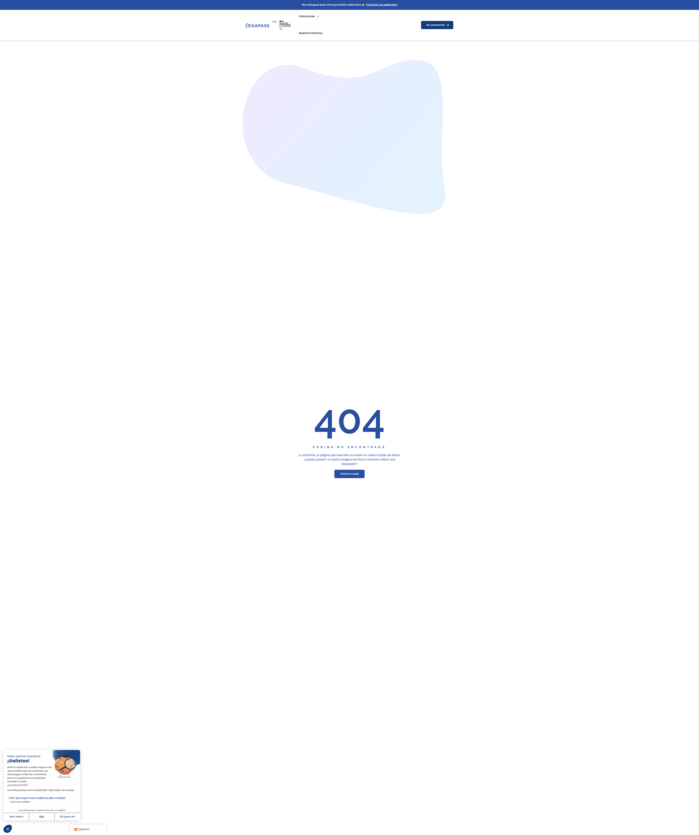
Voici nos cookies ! (20, 801)
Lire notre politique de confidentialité (27, 790)
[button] (7, 828)
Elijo (41, 816)
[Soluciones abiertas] (318, 16)
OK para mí (67, 816)
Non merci (16, 816)
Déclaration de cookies (61, 790)
